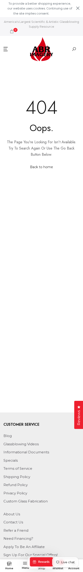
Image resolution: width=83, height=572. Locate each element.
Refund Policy (15, 485)
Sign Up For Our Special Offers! (30, 555)
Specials (10, 460)
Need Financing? (18, 538)
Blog (7, 436)
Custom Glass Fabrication (25, 501)
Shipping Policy (16, 477)
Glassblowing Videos (21, 444)
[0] (11, 31)
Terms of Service (17, 468)
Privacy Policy (15, 493)
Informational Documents (26, 452)
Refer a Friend (15, 530)
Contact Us (13, 522)
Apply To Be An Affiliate (24, 547)
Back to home (41, 167)
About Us (11, 514)
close (78, 8)
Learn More (57, 13)
